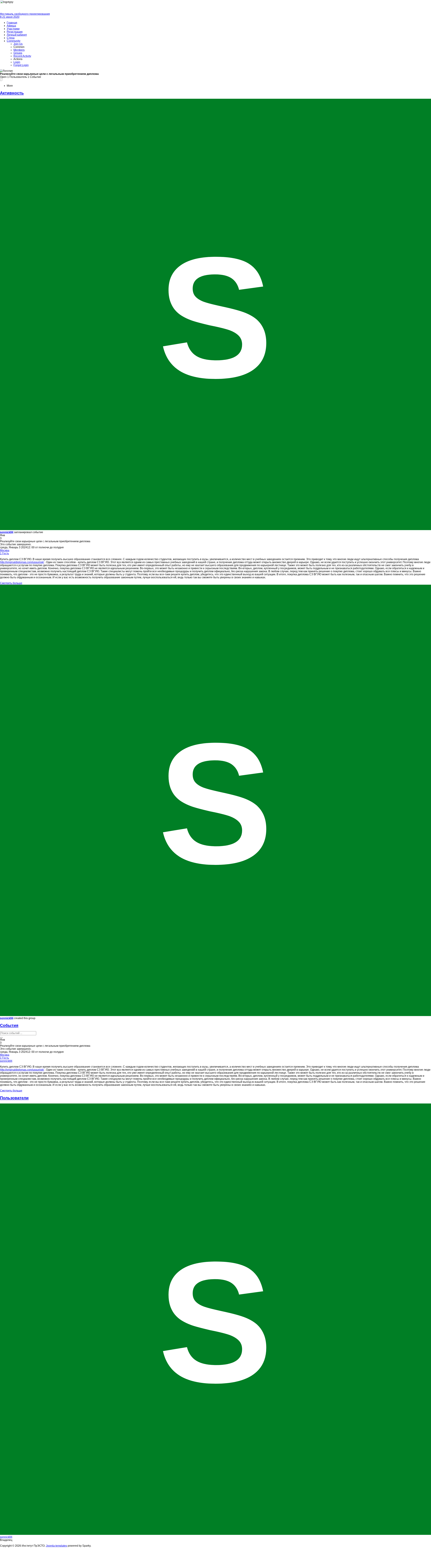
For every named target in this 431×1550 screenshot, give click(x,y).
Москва (4, 550)
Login (16, 62)
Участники (13, 28)
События (9, 1025)
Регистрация (15, 31)
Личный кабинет (17, 34)
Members (19, 50)
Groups (17, 53)
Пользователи (14, 1098)
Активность (12, 93)
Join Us (18, 43)
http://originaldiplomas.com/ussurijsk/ (22, 562)
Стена (10, 37)
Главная (12, 22)
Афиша (11, 25)
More (10, 85)
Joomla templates (56, 1545)
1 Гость (4, 553)
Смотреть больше (11, 583)
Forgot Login (21, 65)
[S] (215, 529)
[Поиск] (1, 1037)
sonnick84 (6, 532)
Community (13, 40)
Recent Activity (22, 56)
